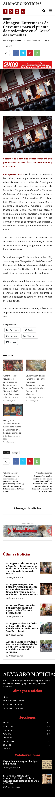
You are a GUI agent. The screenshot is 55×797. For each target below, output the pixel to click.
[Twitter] (11, 11)
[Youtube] (23, 11)
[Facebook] (5, 11)
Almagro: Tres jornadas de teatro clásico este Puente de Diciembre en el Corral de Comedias (12, 426)
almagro (15, 453)
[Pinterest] (30, 53)
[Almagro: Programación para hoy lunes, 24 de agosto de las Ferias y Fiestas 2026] (46, 610)
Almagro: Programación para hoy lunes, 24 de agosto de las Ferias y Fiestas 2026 (21, 609)
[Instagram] (17, 11)
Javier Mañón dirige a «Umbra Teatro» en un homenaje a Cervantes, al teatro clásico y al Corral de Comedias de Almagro (36, 385)
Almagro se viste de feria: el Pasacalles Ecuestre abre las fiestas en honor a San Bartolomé (22, 627)
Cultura (7, 19)
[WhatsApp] (37, 53)
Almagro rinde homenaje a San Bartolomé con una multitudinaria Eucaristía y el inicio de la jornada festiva (21, 568)
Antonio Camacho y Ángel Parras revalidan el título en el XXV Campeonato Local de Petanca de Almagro (21, 647)
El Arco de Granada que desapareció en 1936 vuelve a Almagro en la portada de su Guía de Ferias (21, 779)
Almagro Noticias (14, 40)
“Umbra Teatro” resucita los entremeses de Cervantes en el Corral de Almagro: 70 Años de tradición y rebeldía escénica (13, 385)
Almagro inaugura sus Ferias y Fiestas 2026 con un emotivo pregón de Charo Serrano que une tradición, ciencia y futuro (22, 589)
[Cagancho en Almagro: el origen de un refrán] (47, 764)
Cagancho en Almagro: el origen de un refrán (20, 762)
